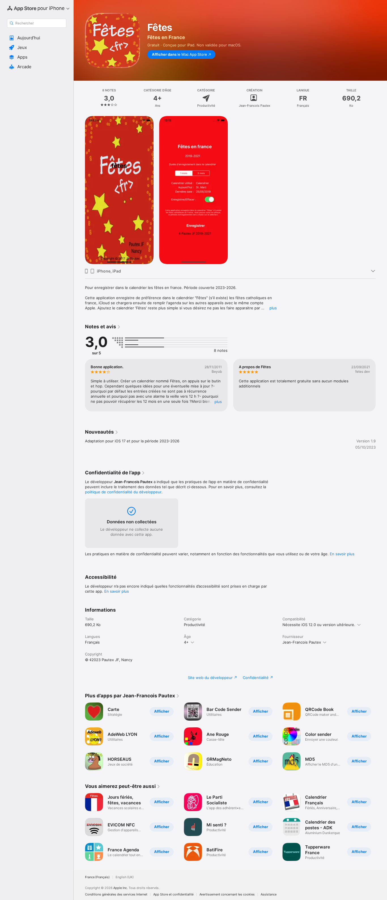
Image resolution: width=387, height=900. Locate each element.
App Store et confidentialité (173, 894)
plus (273, 308)
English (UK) (125, 877)
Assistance (269, 894)
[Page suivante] (381, 385)
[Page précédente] (79, 385)
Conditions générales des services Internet (116, 894)
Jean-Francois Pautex (301, 642)
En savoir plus (342, 554)
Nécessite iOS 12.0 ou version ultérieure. (318, 624)
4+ (186, 642)
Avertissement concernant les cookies (227, 894)
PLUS (218, 401)
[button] (36, 38)
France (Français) (97, 877)
